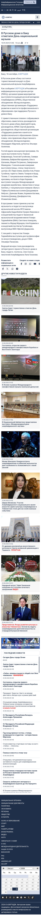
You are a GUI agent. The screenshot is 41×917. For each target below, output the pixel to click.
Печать (18, 43)
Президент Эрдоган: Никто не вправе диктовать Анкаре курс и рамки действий (19, 694)
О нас (3, 844)
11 (11, 882)
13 (22, 882)
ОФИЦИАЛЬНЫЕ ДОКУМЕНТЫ (12, 803)
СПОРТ (3, 823)
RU (5, 10)
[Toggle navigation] (36, 17)
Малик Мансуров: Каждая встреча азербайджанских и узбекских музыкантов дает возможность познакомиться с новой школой (19, 464)
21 (27, 886)
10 (6, 882)
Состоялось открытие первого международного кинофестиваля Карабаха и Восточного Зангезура (20, 347)
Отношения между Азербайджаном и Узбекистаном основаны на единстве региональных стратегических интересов (19, 705)
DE (10, 10)
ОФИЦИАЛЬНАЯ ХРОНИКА (11, 800)
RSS (2, 858)
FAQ (2, 856)
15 (32, 882)
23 (38, 886)
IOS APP (4, 864)
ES (15, 10)
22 (32, 886)
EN (7, 10)
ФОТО (3, 837)
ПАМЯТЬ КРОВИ (7, 829)
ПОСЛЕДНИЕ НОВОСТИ (14, 653)
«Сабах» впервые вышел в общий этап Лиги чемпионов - (20, 674)
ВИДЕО (4, 835)
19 (16, 886)
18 (11, 886)
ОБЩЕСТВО (5, 814)
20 (22, 886)
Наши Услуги (7, 849)
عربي (19, 10)
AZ (2, 10)
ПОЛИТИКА (5, 806)
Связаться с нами (9, 841)
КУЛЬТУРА (7, 27)
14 (27, 882)
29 (32, 889)
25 (11, 889)
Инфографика (7, 832)
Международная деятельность (14, 846)
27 (22, 889)
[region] (21, 724)
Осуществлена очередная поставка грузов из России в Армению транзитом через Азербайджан (20, 773)
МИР (3, 826)
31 (6, 892)
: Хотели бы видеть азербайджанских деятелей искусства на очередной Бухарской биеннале (19, 628)
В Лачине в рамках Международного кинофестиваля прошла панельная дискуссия (20, 386)
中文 (23, 10)
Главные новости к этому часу (15, 753)
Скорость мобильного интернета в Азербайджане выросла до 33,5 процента (19, 783)
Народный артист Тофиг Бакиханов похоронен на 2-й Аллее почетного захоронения (16, 587)
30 (38, 889)
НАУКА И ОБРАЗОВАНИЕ (10, 821)
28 (27, 889)
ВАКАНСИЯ (5, 852)
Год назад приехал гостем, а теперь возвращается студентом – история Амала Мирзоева (20, 735)
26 (16, 889)
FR (12, 10)
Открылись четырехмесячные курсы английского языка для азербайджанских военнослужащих (19, 762)
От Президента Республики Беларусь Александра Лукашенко (18, 716)
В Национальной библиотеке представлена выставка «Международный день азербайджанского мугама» (19, 424)
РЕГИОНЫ (5, 811)
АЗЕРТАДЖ (23, 74)
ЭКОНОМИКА (6, 809)
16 (38, 882)
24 (6, 889)
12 (16, 882)
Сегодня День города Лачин (14, 657)
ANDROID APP (6, 861)
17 (6, 886)
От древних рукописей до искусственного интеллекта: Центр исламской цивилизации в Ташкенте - (20, 548)
